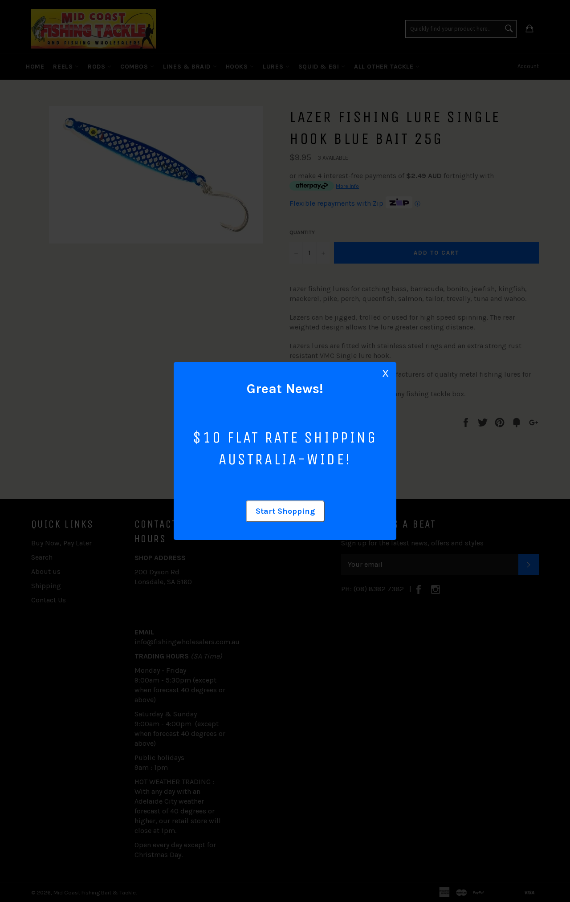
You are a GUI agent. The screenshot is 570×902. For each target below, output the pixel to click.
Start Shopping (285, 511)
